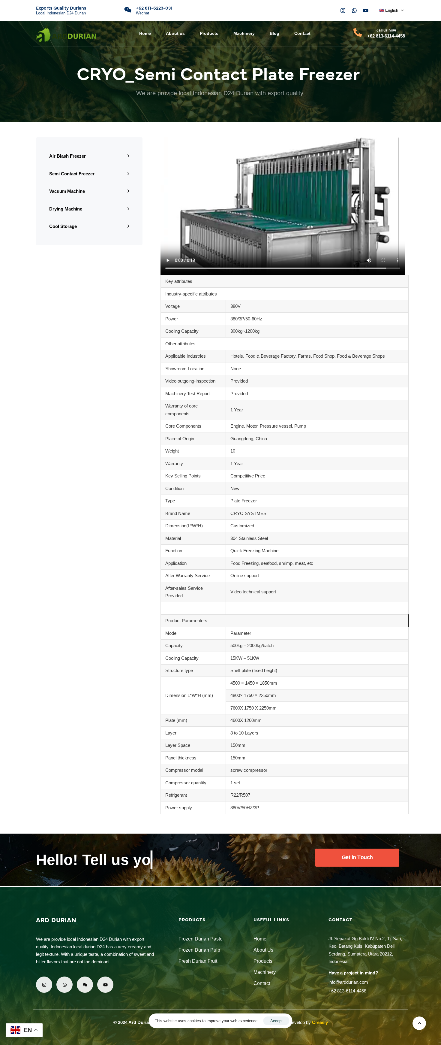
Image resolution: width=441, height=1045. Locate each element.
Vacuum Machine (67, 191)
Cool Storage (63, 226)
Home (145, 33)
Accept (276, 1021)
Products (209, 33)
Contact (302, 33)
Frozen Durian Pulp (199, 950)
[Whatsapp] (354, 10)
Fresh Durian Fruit (197, 961)
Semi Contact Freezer (71, 173)
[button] (391, 10)
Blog (274, 33)
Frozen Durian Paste (200, 938)
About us (175, 33)
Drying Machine (65, 208)
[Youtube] (365, 10)
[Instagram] (343, 10)
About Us (263, 950)
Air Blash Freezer (67, 156)
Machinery (244, 33)
